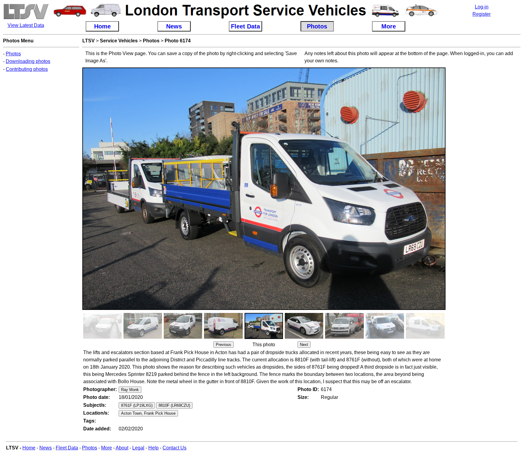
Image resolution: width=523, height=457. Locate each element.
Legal (138, 447)
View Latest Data (26, 25)
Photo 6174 (178, 40)
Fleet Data (67, 447)
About (122, 447)
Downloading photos (28, 61)
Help (153, 447)
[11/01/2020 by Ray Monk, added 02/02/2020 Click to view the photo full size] (304, 337)
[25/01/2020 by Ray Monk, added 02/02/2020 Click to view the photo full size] (223, 337)
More (106, 447)
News (45, 447)
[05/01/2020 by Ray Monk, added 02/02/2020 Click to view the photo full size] (142, 337)
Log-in (481, 6)
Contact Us (174, 447)
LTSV (88, 40)
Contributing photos (27, 69)
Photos (13, 53)
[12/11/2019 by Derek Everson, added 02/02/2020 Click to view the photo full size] (102, 337)
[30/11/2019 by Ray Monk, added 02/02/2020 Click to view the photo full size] (425, 337)
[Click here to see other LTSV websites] (25, 18)
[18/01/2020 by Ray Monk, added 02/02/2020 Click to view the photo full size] (264, 337)
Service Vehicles (119, 40)
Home (28, 447)
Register (481, 14)
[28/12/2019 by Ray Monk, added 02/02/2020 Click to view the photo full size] (183, 337)
